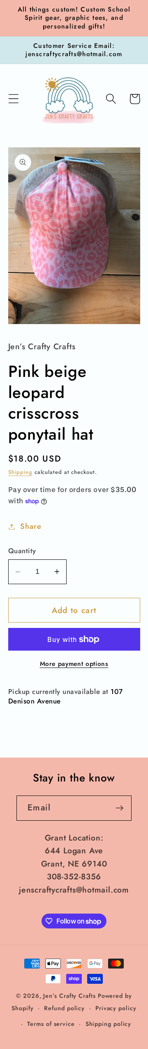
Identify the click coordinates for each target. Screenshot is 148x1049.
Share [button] (30, 526)
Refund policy (64, 1008)
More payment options (74, 663)
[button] (13, 99)
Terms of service (51, 1024)
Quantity (22, 551)
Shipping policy (109, 1024)
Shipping (20, 472)
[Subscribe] (119, 808)
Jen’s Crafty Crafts (69, 996)
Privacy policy (115, 1008)
